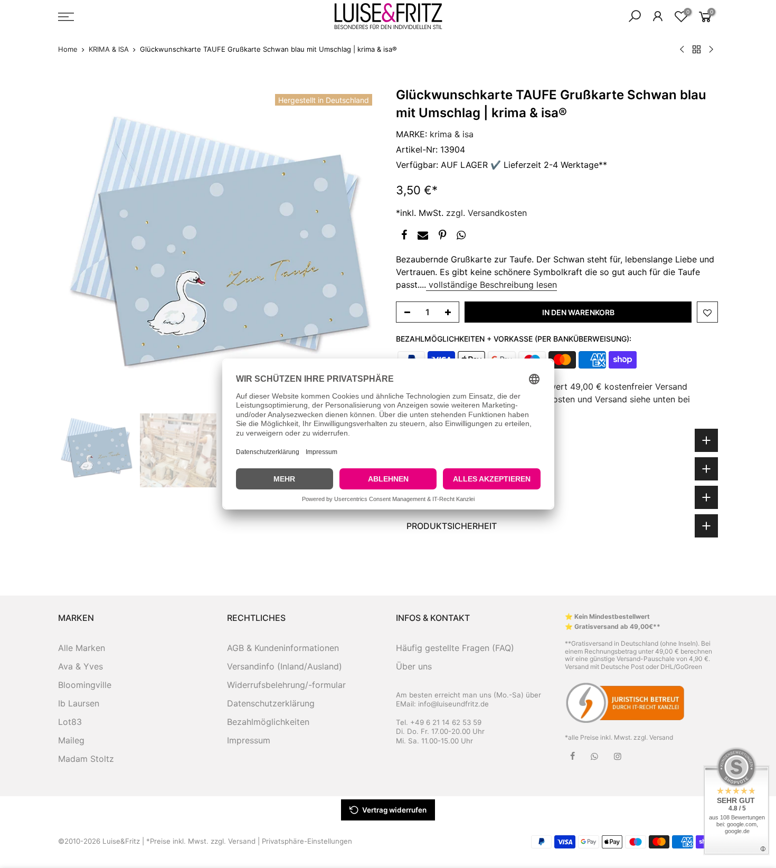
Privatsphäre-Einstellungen (307, 841)
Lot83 (70, 721)
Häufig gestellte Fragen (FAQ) (455, 648)
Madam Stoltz (86, 758)
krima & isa (452, 134)
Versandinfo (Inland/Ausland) (284, 666)
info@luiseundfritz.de (453, 704)
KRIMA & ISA (109, 49)
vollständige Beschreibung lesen (491, 284)
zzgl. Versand (653, 737)
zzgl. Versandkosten (486, 212)
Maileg (71, 740)
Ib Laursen (78, 703)
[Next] (361, 247)
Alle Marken (81, 648)
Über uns (414, 666)
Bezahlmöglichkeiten (268, 721)
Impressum (248, 740)
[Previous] (76, 247)
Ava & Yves (80, 666)
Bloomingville (84, 685)
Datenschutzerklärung (271, 703)
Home (68, 49)
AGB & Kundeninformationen (283, 648)
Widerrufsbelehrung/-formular (286, 685)
